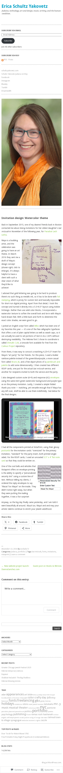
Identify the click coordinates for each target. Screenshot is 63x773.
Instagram (5, 81)
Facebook (5, 77)
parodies (4, 711)
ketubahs (48, 704)
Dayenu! (4, 674)
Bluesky (4, 84)
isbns (25, 704)
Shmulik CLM (13, 343)
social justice (24, 718)
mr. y (57, 704)
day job (46, 697)
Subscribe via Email (11, 31)
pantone (51, 707)
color (31, 697)
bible (30, 694)
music (4, 707)
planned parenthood (16, 711)
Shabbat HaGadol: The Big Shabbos (15, 678)
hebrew (48, 701)
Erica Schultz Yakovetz (24, 6)
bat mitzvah (36, 552)
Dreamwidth (6, 91)
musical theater (18, 707)
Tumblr (4, 87)
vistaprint (5, 554)
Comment (51, 610)
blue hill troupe (49, 695)
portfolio (21, 552)
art (25, 694)
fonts (44, 552)
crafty (37, 697)
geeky (42, 701)
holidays (7, 704)
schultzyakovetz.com (9, 71)
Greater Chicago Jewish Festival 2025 (16, 668)
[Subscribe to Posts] (2, 60)
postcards (5, 450)
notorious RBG (34, 708)
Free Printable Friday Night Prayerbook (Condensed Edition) (25, 737)
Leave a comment (18, 554)
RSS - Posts (8, 60)
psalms (50, 711)
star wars (44, 718)
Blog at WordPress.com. (52, 763)
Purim (28, 715)
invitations (51, 552)
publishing (19, 714)
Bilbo (36, 326)
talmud (51, 717)
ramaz (34, 714)
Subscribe (8, 41)
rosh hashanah (45, 714)
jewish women (38, 704)
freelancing (25, 701)
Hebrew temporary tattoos (12, 671)
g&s (37, 700)
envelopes (54, 377)
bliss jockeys (38, 695)
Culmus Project (8, 346)
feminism (4, 701)
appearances (15, 694)
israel (30, 704)
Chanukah (23, 698)
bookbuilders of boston (10, 698)
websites (25, 720)
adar (3, 694)
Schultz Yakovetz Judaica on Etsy (14, 74)
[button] (24, 431)
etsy (53, 697)
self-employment (13, 718)
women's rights (34, 720)
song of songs (35, 718)
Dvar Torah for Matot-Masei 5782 (15, 734)
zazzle (44, 720)
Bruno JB (15, 362)
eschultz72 (24, 549)
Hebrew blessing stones (10, 681)
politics (28, 711)
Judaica (14, 552)
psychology (7, 714)
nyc (43, 707)
